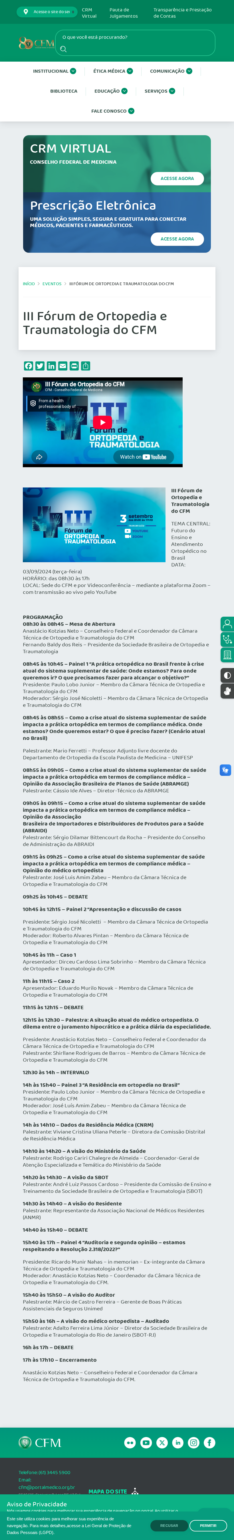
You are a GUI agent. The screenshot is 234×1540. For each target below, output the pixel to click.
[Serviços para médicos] (227, 639)
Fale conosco (109, 111)
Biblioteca (63, 91)
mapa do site (107, 1492)
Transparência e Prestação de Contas (183, 13)
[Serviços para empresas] (227, 654)
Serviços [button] (156, 91)
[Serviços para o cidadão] (227, 624)
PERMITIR (208, 1526)
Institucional (50, 71)
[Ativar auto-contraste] (227, 675)
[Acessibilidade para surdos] (227, 691)
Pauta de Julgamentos (124, 13)
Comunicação (167, 71)
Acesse (177, 179)
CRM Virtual (89, 13)
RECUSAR (169, 1526)
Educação (107, 91)
